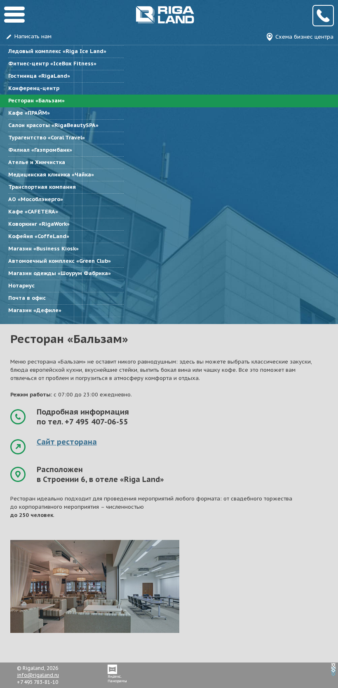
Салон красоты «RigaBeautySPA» (53, 125)
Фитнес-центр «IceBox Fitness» (52, 63)
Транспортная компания (42, 186)
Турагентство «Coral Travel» (46, 137)
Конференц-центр (33, 88)
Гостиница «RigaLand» (39, 75)
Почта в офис (27, 297)
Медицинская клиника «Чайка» (51, 174)
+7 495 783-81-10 (323, 15)
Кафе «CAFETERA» (33, 211)
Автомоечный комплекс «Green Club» (59, 260)
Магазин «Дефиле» (34, 310)
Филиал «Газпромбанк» (40, 149)
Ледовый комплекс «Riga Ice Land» (57, 51)
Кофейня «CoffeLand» (38, 236)
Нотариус (21, 285)
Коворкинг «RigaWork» (39, 223)
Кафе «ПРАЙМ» (29, 112)
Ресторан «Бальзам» (36, 100)
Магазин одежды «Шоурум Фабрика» (59, 273)
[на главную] (99, 21)
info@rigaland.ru (38, 675)
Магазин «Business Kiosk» (43, 248)
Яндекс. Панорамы (117, 678)
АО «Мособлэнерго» (35, 199)
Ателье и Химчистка (36, 162)
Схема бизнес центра (304, 36)
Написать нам (33, 36)
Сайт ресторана (67, 442)
